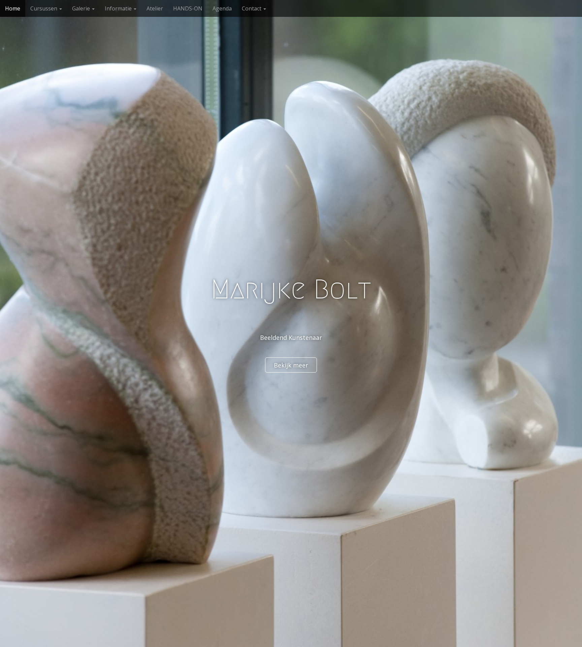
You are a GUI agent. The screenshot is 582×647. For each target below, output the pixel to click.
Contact (252, 8)
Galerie (81, 8)
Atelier (155, 8)
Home (12, 8)
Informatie (119, 8)
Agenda (222, 8)
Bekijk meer (291, 365)
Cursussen (44, 8)
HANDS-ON (187, 8)
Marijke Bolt (291, 289)
